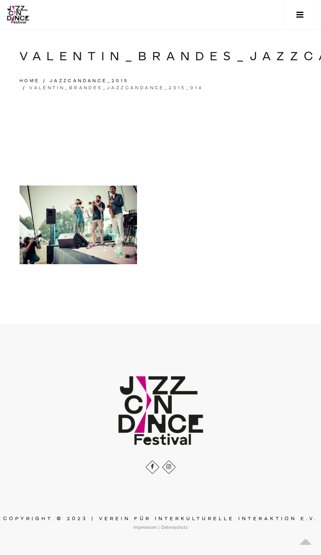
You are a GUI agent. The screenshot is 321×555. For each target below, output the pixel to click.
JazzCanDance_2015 (89, 81)
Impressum (145, 528)
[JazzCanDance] (18, 14)
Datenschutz (174, 528)
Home (30, 81)
